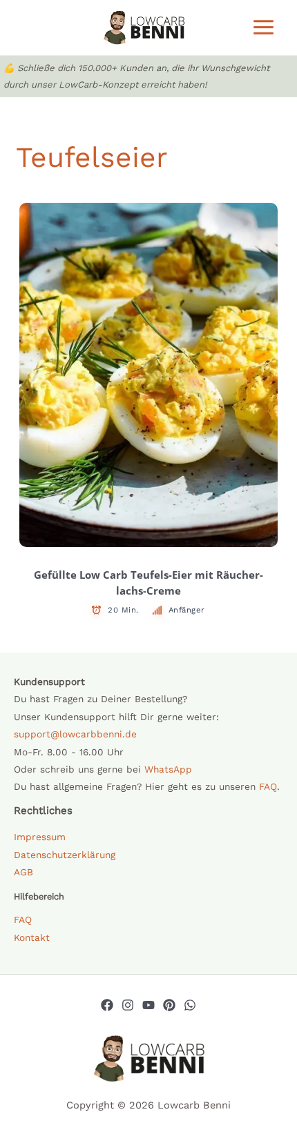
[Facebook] (107, 1005)
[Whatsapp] (190, 1005)
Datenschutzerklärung (64, 854)
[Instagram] (128, 1005)
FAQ (268, 786)
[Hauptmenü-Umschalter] (263, 27)
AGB (23, 871)
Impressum (40, 836)
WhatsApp (168, 769)
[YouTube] (148, 1005)
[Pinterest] (169, 1005)
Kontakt (32, 937)
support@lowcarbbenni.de (75, 733)
